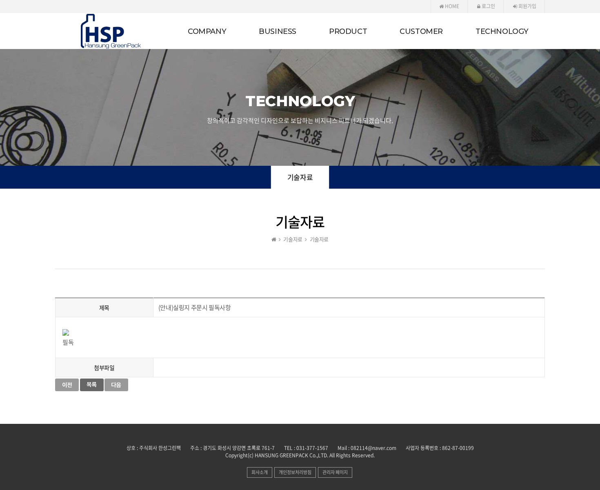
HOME (451, 6)
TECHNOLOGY (502, 31)
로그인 (487, 6)
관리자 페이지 (335, 472)
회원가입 (526, 6)
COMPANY (207, 31)
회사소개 (259, 472)
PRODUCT (348, 31)
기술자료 (300, 177)
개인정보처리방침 (295, 472)
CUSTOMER (421, 31)
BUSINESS (277, 31)
